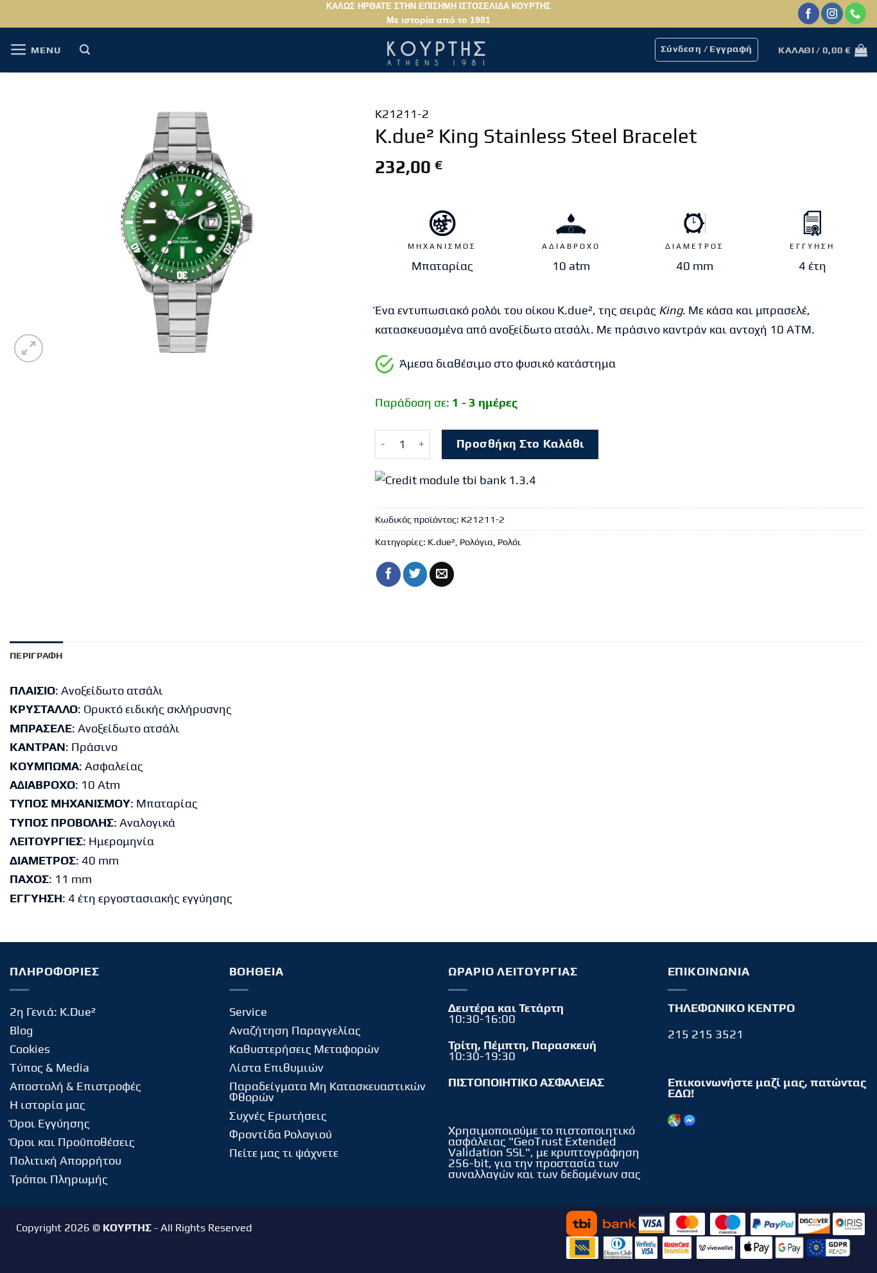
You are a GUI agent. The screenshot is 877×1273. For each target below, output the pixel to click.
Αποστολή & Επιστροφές (75, 1086)
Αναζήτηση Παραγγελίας (295, 1030)
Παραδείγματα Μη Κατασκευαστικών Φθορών (327, 1091)
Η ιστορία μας (47, 1104)
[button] (35, 50)
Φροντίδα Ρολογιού (280, 1134)
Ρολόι (509, 541)
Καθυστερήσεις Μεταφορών (304, 1049)
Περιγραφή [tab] (37, 655)
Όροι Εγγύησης (50, 1123)
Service (248, 1011)
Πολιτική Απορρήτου (65, 1160)
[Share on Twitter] (415, 574)
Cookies (30, 1049)
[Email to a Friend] (442, 574)
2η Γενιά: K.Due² (53, 1011)
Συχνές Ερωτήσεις (278, 1115)
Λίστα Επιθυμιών (276, 1067)
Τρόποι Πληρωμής (59, 1179)
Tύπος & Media (49, 1067)
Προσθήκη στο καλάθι (520, 443)
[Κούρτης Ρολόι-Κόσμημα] (438, 50)
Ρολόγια (476, 541)
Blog (21, 1030)
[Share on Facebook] (388, 574)
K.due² (441, 541)
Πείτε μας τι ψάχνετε (283, 1152)
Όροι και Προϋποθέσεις (72, 1142)
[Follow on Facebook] (808, 13)
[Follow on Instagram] (831, 13)
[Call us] (855, 13)
